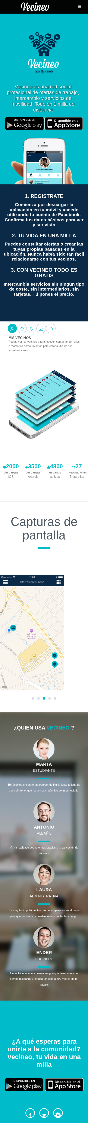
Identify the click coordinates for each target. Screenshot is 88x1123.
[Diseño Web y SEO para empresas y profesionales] (58, 1113)
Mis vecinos (20, 337)
